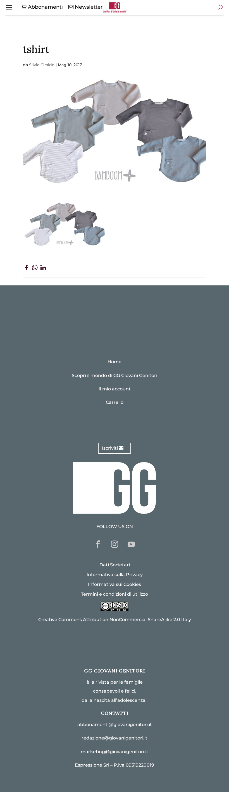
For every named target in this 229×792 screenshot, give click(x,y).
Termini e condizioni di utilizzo (114, 594)
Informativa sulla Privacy (115, 574)
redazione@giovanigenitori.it (114, 738)
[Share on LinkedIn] (43, 269)
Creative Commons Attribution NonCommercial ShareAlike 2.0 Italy (114, 619)
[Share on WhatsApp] (34, 269)
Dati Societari (114, 564)
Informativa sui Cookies (114, 584)
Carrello (114, 402)
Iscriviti (110, 448)
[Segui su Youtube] (131, 544)
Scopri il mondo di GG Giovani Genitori (114, 375)
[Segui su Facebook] (97, 544)
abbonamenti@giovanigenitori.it (114, 724)
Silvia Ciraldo (41, 64)
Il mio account (115, 389)
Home (114, 361)
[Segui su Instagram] (114, 544)
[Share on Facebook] (26, 269)
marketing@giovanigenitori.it (114, 751)
